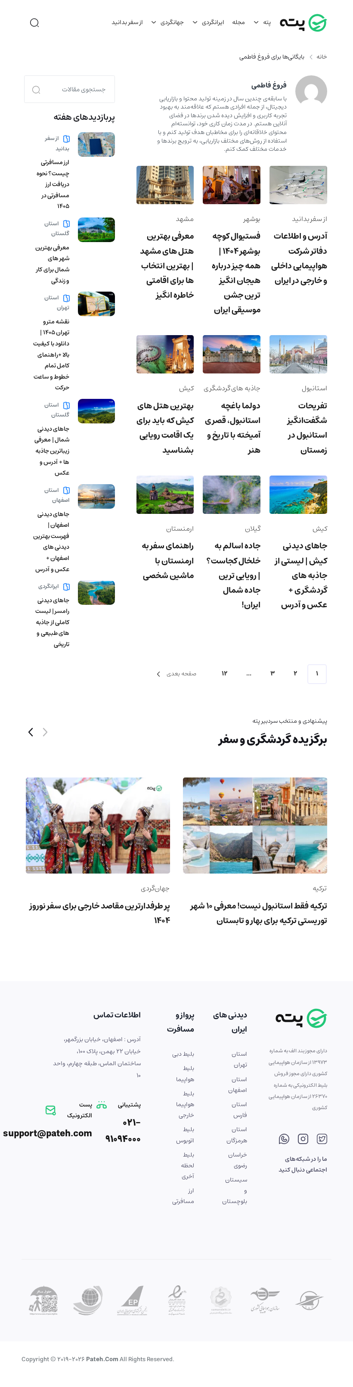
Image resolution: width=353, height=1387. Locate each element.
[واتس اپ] (284, 1140)
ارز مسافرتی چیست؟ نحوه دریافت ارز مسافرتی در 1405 (53, 184)
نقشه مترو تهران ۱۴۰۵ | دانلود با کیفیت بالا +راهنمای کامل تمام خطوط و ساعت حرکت (51, 355)
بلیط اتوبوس (185, 1134)
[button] (30, 733)
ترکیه (320, 888)
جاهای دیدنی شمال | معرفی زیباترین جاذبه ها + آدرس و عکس (51, 451)
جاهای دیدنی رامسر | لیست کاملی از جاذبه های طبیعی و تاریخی (52, 622)
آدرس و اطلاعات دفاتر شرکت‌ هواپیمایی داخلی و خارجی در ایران (299, 258)
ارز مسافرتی (183, 1196)
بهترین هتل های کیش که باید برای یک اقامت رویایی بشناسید (165, 428)
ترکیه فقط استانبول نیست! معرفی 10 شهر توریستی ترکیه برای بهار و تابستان (259, 913)
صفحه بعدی (180, 674)
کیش (186, 388)
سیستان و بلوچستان (236, 1191)
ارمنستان (180, 528)
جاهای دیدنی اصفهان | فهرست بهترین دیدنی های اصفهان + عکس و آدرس (51, 542)
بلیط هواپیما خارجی (185, 1104)
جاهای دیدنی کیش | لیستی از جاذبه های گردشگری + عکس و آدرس (301, 575)
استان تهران (56, 303)
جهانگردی (171, 22)
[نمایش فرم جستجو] (34, 22)
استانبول (314, 388)
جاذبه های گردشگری (232, 388)
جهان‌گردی (155, 888)
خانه (321, 57)
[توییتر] (322, 1140)
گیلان (252, 528)
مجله (238, 22)
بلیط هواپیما (185, 1073)
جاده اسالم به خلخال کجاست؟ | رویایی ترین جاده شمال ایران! (233, 575)
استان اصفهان (56, 495)
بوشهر (252, 219)
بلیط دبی (183, 1054)
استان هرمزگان (236, 1134)
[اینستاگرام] (303, 1140)
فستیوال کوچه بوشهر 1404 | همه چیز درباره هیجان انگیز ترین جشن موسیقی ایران (236, 273)
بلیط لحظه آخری (187, 1166)
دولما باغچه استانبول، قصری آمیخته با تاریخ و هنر (232, 428)
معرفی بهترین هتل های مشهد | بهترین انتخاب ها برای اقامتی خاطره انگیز (167, 265)
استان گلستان (56, 229)
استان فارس (239, 1109)
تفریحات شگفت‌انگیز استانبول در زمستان (307, 428)
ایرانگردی (212, 22)
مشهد (185, 219)
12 (224, 674)
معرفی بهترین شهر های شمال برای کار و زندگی (52, 264)
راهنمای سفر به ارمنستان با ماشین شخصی (168, 560)
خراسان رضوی (237, 1160)
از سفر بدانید (127, 22)
